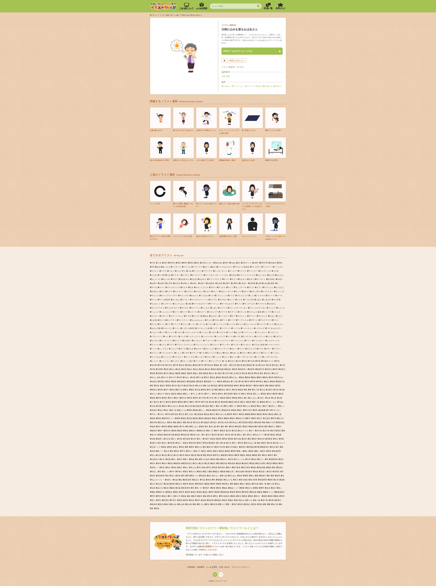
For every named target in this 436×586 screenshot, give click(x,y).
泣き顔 (168, 438)
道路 (188, 492)
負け (243, 483)
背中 (173, 471)
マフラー (277, 348)
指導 (230, 414)
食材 (167, 504)
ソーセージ (224, 316)
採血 (272, 414)
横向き (193, 430)
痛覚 (252, 451)
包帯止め (279, 377)
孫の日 (237, 393)
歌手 (217, 430)
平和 (199, 402)
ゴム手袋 (276, 299)
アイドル (187, 266)
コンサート (167, 303)
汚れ (250, 434)
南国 (273, 381)
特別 (273, 447)
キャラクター (267, 291)
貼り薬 (271, 483)
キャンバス (280, 291)
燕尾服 (251, 447)
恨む (260, 406)
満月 (200, 442)
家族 (153, 397)
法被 (153, 438)
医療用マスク (211, 381)
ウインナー (253, 271)
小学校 (203, 397)
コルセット (156, 303)
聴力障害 (246, 467)
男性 (210, 451)
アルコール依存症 (242, 266)
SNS (280, 262)
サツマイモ (261, 303)
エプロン (186, 275)
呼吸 (222, 385)
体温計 (228, 369)
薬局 (278, 475)
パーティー (225, 328)
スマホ (188, 316)
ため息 (154, 320)
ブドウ (171, 344)
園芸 (192, 389)
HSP (226, 262)
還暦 (233, 492)
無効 (164, 447)
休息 (179, 369)
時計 (159, 426)
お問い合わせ (224, 567)
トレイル (231, 324)
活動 (231, 438)
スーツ (177, 312)
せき (206, 316)
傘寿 (190, 373)
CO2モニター (207, 262)
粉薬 (171, 463)
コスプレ (213, 299)
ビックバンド (166, 340)
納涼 (214, 463)
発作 (263, 451)
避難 (218, 492)
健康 (179, 373)
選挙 (212, 492)
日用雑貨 (244, 422)
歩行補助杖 (276, 430)
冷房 (180, 377)
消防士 (154, 442)
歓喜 (223, 430)
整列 (254, 418)
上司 (239, 361)
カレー (215, 291)
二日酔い (225, 365)
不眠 (258, 361)
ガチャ (213, 287)
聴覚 (254, 467)
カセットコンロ (202, 287)
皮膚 (200, 455)
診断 (173, 483)
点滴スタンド (280, 442)
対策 (190, 397)
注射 (180, 438)
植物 (174, 430)
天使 (277, 389)
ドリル (210, 324)
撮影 (184, 418)
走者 (153, 488)
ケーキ (279, 295)
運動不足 (161, 492)
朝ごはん (194, 426)
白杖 (171, 455)
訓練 (283, 479)
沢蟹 (268, 434)
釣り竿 (178, 496)
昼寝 (153, 426)
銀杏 (200, 496)
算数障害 (274, 459)
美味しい (155, 467)
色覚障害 (161, 475)
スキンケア (250, 86)
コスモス (223, 299)
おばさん (202, 279)
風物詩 (218, 500)
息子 (266, 406)
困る (186, 389)
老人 (186, 467)
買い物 (263, 483)
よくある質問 (211, 567)
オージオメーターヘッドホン (217, 275)
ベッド (154, 348)
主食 (182, 365)
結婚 (239, 463)
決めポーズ (259, 434)
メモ (203, 352)
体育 (235, 369)
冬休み (268, 373)
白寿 (159, 455)
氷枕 (228, 434)
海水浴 (262, 438)
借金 (173, 373)
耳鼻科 (222, 467)
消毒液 (269, 438)
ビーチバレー (248, 336)
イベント (197, 271)
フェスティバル (273, 340)
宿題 (165, 397)
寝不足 (183, 397)
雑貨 (271, 496)
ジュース (281, 307)
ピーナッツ (260, 336)
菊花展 (203, 475)
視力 (236, 479)
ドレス (240, 324)
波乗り (160, 438)
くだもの (204, 295)
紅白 (196, 463)
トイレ (193, 324)
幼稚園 (225, 402)
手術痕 (175, 414)
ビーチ (237, 336)
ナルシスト (167, 328)
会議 (202, 369)
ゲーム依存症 (164, 299)
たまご (280, 316)
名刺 (193, 385)
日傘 (190, 422)
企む (173, 369)
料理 (274, 418)
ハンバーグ (220, 336)
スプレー (155, 316)
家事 (276, 393)
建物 (263, 402)
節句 (153, 463)
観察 (271, 479)
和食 (257, 385)
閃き (216, 496)
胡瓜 (186, 471)
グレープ (271, 295)
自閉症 (277, 471)
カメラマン (179, 291)
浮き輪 (238, 438)
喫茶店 (154, 389)
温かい (179, 442)
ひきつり (278, 336)
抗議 (207, 414)
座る (243, 402)
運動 (153, 492)
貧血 (249, 483)
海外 (255, 438)
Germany (218, 262)
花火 (173, 475)
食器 (161, 504)
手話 (182, 414)
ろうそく (176, 361)
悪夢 (190, 410)
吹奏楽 (215, 385)
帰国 (181, 402)
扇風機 (262, 410)
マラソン (155, 352)
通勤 (256, 488)
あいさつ (166, 266)
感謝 (234, 410)
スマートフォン (177, 316)
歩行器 (259, 430)
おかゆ (233, 275)
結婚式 (246, 463)
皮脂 (194, 455)
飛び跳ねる (240, 500)
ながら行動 (156, 328)
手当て (162, 414)
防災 (239, 496)
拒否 (213, 414)
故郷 (196, 418)
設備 (167, 483)
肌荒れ (280, 467)
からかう (199, 291)
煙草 (192, 447)
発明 (269, 451)
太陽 (283, 389)
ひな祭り (187, 340)
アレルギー (256, 266)
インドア (233, 271)
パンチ (183, 336)
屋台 (241, 397)
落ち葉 (224, 475)
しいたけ (206, 307)
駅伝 (208, 504)
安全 (244, 393)
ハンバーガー (208, 336)
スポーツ (164, 316)
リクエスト (178, 357)
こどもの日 (249, 299)
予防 (202, 365)
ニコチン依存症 (188, 328)
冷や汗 (173, 377)
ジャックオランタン (258, 307)
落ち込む (232, 475)
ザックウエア (249, 303)
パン (166, 336)
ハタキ (213, 332)
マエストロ (251, 348)
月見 (183, 426)
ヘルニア (174, 348)
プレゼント (246, 344)
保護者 (160, 373)
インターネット (221, 271)
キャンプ (155, 295)
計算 (277, 479)
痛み (246, 451)
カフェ (259, 287)
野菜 (159, 496)
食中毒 (265, 500)
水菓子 (222, 434)
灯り (235, 442)
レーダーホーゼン (271, 357)
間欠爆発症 (225, 496)
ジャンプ (271, 307)
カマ (163, 291)
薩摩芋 (263, 475)
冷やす (165, 377)
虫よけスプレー (157, 479)
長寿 (210, 496)
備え (196, 373)
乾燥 (196, 365)
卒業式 (260, 381)
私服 (192, 459)
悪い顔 (173, 410)
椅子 (161, 430)
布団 (169, 402)
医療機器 (192, 381)
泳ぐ (200, 438)
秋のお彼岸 (205, 459)
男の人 (190, 451)
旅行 (180, 422)
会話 (196, 369)
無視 (170, 447)
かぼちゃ (155, 291)
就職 (235, 397)
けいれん (176, 299)
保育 (276, 369)
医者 (220, 381)
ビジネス (155, 340)
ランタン (276, 352)
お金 (265, 283)
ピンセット (197, 340)
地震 (204, 389)
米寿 (159, 463)
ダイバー (252, 316)
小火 (218, 397)
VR (152, 266)
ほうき (190, 348)
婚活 (180, 393)
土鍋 (198, 389)
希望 (175, 402)
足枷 (179, 488)
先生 (212, 373)
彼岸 (165, 406)
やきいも (235, 352)
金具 (165, 496)
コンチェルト (179, 303)
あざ (214, 266)
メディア (195, 352)
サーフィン (214, 303)
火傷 (223, 442)
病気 (222, 451)
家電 (159, 397)
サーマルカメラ (227, 303)
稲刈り (224, 459)
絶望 (270, 463)
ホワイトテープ (222, 348)
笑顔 (254, 459)
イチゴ (163, 271)
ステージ (233, 312)
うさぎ (276, 271)
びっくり (177, 340)
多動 (241, 389)
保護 (153, 373)
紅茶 (202, 463)
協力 (267, 381)
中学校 (162, 365)
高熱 (260, 504)
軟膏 (214, 488)
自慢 (256, 471)
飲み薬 (189, 504)
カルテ (208, 291)
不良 (278, 361)
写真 (257, 373)
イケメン (155, 271)
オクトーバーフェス (247, 275)
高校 (241, 504)
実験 (264, 393)
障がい (258, 496)
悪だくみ (182, 410)
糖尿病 (178, 463)
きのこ (246, 291)
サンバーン (195, 307)
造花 (268, 488)
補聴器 (220, 479)
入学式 (227, 373)
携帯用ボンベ (168, 418)
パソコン (204, 332)
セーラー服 (197, 316)
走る (278, 483)
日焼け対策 (224, 422)
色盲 (153, 475)
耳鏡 (215, 467)
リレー (226, 357)
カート (162, 287)
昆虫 (252, 422)
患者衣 (154, 410)
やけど (244, 352)
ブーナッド (209, 340)
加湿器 (226, 377)
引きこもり (271, 402)
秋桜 (214, 459)
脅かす (193, 471)
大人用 (256, 389)
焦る (176, 447)
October (273, 262)
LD (239, 262)
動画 (254, 377)
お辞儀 (252, 283)
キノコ (238, 291)
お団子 (154, 283)
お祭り (202, 283)
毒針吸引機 (169, 434)
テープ (232, 320)
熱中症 (211, 447)
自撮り (263, 471)
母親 (161, 434)
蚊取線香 (187, 479)
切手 (207, 377)
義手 (180, 467)
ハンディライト (194, 336)
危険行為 (281, 381)
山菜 (268, 397)
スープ (184, 312)
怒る (227, 406)
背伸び (179, 471)
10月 (153, 262)
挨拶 (242, 414)
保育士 (282, 369)
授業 (260, 414)
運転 (176, 492)
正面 (235, 430)
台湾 (181, 385)
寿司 (196, 397)
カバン (251, 287)
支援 (190, 418)
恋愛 (254, 406)
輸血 (225, 488)
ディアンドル (242, 320)
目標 (210, 455)
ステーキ (223, 312)
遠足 (206, 492)
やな (251, 352)
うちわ (154, 275)
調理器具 (200, 483)
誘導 (186, 483)
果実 (246, 426)
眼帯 (238, 455)
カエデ (184, 287)
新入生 (281, 418)
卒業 (253, 381)
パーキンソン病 (203, 328)
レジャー (155, 361)
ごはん (258, 299)
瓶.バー (160, 451)
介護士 (276, 365)
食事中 (278, 500)
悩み (161, 410)
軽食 (219, 488)
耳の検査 (202, 467)
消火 (276, 438)
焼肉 (182, 447)
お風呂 (272, 283)
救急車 (208, 418)
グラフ (232, 295)
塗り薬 (211, 389)
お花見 (219, 283)
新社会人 (162, 422)
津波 (225, 438)
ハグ (163, 332)
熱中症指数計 (232, 447)
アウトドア (197, 266)
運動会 (169, 492)
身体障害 (186, 488)
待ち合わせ (173, 406)
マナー (268, 348)
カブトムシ (268, 287)
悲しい (203, 410)
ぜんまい (214, 316)
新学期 (154, 422)
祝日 (180, 459)
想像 (209, 410)
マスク (261, 348)
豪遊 (237, 483)
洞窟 (219, 438)
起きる (160, 488)
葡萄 (246, 475)
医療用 (200, 381)
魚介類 (275, 504)
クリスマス (260, 295)
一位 (225, 361)
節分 (282, 459)
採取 (266, 414)
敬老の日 (241, 418)
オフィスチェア (215, 279)
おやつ (251, 279)
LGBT (256, 262)
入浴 (233, 373)
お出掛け (271, 279)
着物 (249, 455)
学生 (221, 393)
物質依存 (265, 447)
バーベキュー (247, 328)
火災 (229, 442)
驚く (229, 504)
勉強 (242, 377)
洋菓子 (207, 438)
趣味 (173, 488)
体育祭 (252, 369)
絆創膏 (232, 463)
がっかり (221, 287)
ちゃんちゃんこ (197, 320)
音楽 (192, 500)
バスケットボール (191, 332)
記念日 (160, 483)
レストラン (165, 361)
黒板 (157, 508)
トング (271, 324)
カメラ (169, 291)
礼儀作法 (155, 459)
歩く (252, 430)
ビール (270, 336)
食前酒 (154, 504)
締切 (282, 463)
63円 (165, 262)
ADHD (172, 262)
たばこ (272, 316)
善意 (263, 385)
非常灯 (173, 500)
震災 (159, 500)
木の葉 (213, 426)
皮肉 (189, 455)
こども (239, 299)
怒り (213, 406)
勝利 (260, 377)
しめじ (214, 307)
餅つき (201, 504)
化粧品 (259, 86)
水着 (215, 434)
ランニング (167, 357)
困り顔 (179, 389)
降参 (245, 496)
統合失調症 (261, 463)
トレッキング (250, 324)
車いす (199, 488)
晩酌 (171, 426)
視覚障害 (263, 479)
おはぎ (194, 279)
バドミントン (248, 332)
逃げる (249, 488)
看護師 (225, 455)
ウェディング (265, 271)
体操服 (221, 369)
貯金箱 (256, 483)
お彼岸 (162, 283)
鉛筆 (194, 496)
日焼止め (278, 86)
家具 (282, 393)
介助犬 (262, 365)
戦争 (256, 410)
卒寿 (248, 381)
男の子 (198, 451)
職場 (269, 467)
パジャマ (170, 332)
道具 (182, 492)
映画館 (258, 422)
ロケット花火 (187, 361)
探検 (153, 418)
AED (179, 262)
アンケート (267, 266)
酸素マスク (269, 492)
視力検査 (244, 479)
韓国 (186, 500)
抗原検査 (199, 414)
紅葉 (208, 463)
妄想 (174, 393)
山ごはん (253, 397)
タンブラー (171, 320)
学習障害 (229, 393)
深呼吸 (172, 442)
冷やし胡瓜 (156, 377)
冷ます (276, 373)
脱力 (206, 471)
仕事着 (160, 369)
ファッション (238, 340)
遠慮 (200, 492)
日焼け (214, 422)
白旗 (165, 455)
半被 (242, 381)
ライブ (257, 352)
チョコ (209, 320)
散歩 (233, 418)
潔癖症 (213, 442)
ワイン (205, 361)
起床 (167, 488)
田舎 (177, 451)
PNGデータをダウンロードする (237, 51)
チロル (217, 320)
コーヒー (185, 299)
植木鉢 (168, 430)
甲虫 (183, 451)
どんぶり (279, 324)
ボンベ (234, 348)
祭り (186, 459)
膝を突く (231, 471)
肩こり (166, 471)
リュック (217, 357)
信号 (167, 373)
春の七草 (271, 422)
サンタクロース (172, 307)
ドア (169, 324)
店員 (238, 402)
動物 (248, 377)
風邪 (225, 500)
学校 (215, 393)
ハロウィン (274, 332)
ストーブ (267, 312)
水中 (209, 434)
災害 (241, 442)
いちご (171, 271)
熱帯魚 (243, 447)
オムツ (234, 279)
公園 (245, 373)
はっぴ (238, 332)
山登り (262, 397)
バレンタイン (261, 332)
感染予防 (217, 410)
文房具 (267, 418)
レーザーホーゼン (246, 357)
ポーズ (183, 348)
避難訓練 (225, 492)
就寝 (223, 397)
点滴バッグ (156, 447)
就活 (229, 397)
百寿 (183, 455)
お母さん (186, 283)
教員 (221, 418)
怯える (247, 406)
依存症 (269, 369)
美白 (169, 467)
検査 (186, 430)
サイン (239, 303)
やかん (227, 352)
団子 (167, 389)
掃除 (254, 414)
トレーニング (220, 324)
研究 (271, 455)
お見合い (243, 283)
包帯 (272, 377)
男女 (204, 451)
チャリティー (183, 320)
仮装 (167, 369)
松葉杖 (239, 426)
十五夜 (235, 381)
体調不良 (260, 369)
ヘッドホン (163, 348)
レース (258, 357)
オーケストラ (197, 275)
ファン (248, 340)
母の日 (154, 434)
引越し (281, 402)
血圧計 (196, 479)
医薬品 (227, 381)
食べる (249, 500)
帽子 (193, 402)
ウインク (242, 271)
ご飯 (189, 303)
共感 (251, 373)
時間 (165, 426)
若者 (179, 475)
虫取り (169, 479)
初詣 (213, 377)
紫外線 (224, 463)
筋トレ (261, 459)
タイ (233, 316)
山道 (274, 397)
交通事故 (248, 365)
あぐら (207, 266)
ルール (234, 357)
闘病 (233, 496)
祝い (174, 459)
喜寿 (278, 385)
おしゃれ (166, 279)
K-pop (233, 262)
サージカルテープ (200, 303)
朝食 (202, 426)
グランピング (242, 295)
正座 (229, 430)
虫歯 (176, 479)
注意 (194, 438)
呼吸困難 (229, 385)
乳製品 (189, 365)
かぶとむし (280, 287)
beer (197, 262)
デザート (254, 320)
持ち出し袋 (221, 414)
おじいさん (261, 275)
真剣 (232, 455)
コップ (232, 299)
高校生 (247, 504)
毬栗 (178, 434)
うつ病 (162, 275)
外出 (229, 389)
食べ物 (257, 500)
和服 (243, 385)
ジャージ (223, 307)
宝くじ (257, 393)
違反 (194, 492)
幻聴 (212, 402)
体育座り (243, 369)
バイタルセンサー (274, 328)
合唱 (187, 385)
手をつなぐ (276, 410)
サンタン (185, 307)
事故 (217, 365)
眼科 (243, 455)
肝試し (154, 471)
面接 (180, 500)
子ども (195, 393)
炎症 (264, 442)
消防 (282, 438)
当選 (159, 406)
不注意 (252, 361)
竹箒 (248, 459)
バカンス (155, 332)
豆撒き (226, 483)
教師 (227, 418)
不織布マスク (268, 361)
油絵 (273, 434)
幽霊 (232, 402)
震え (153, 500)
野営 (153, 496)
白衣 (177, 455)
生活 (228, 76)
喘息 (273, 385)
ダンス (162, 320)
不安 (245, 361)
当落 (153, 406)
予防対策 (209, 365)
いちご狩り (181, 271)
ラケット (266, 352)
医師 (169, 381)
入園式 (219, 373)
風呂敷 (211, 500)
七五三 (232, 361)
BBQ (191, 262)
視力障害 (253, 479)
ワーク (198, 361)
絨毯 (253, 463)
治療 (279, 434)
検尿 (180, 430)
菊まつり (194, 475)
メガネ (186, 352)
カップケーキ (240, 287)
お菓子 (227, 283)
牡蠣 (258, 447)
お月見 (169, 283)
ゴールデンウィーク (199, 299)
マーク (242, 348)
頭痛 (204, 500)
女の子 (162, 393)
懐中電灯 (248, 410)
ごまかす (267, 299)
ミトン (178, 352)
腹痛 (223, 471)
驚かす (222, 504)
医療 (174, 381)
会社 (190, 369)
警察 (219, 483)
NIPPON (264, 262)
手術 (169, 414)
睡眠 (255, 455)
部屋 (239, 492)
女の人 (270, 86)
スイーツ (193, 312)
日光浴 (197, 422)
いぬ (189, 271)
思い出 (233, 406)
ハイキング (260, 328)
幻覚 (218, 402)
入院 (239, 373)
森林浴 (154, 430)
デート (224, 320)
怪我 (240, 406)
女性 (169, 393)
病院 (228, 451)
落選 (240, 475)
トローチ (262, 324)
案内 (279, 426)
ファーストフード (223, 340)
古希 (175, 385)
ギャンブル (184, 295)
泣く (174, 438)
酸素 (260, 492)
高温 (254, 504)
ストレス (276, 312)
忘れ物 (189, 406)
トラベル (201, 324)
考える (193, 467)
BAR (185, 262)
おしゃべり (156, 279)
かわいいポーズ (226, 291)
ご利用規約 (190, 567)
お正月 (177, 283)
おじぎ (271, 275)
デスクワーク (265, 320)
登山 (153, 455)
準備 (206, 442)
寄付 (171, 397)
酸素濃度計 (280, 492)
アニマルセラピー (225, 266)
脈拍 (200, 471)
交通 (240, 365)
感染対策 (226, 410)
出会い (187, 377)
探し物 (278, 414)
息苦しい (273, 406)
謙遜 (208, 483)
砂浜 (265, 455)
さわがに (272, 303)
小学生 (211, 397)
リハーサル (190, 357)
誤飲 (192, 483)
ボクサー (199, 348)
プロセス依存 (259, 344)
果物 (252, 426)
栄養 (262, 426)
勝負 (266, 377)
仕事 (153, 369)
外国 (235, 389)
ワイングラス (216, 361)
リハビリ (200, 357)
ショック (155, 312)
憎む (240, 410)
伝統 (208, 369)
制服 (219, 377)
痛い (240, 451)
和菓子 (250, 385)
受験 (169, 385)
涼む (165, 442)
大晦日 (270, 389)
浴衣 (245, 438)
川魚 (157, 402)
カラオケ (189, 291)
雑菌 (265, 496)
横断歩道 (202, 430)
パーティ (215, 328)
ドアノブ (176, 324)
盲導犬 (217, 455)
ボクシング (209, 348)
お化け (280, 279)
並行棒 (154, 365)
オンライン (260, 279)
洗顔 (214, 438)
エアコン (176, 275)
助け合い (234, 377)
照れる (199, 447)
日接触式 (206, 422)
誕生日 (179, 483)
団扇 (173, 389)
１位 (159, 262)
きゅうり (194, 295)
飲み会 (173, 504)
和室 (237, 385)
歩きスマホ (243, 430)
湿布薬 (193, 442)
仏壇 (283, 365)
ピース (230, 336)
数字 (248, 418)
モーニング (211, 352)
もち (220, 352)
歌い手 (210, 430)
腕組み (217, 471)
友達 (157, 385)
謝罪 (214, 483)
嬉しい (187, 393)
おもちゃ (242, 279)
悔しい (282, 406)
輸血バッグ (234, 488)
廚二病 (256, 402)
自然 (270, 471)
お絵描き (211, 283)
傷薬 (206, 373)
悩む (167, 410)
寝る (177, 397)
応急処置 (197, 406)
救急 (202, 418)
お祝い (194, 283)
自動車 (249, 471)
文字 (260, 418)
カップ (230, 287)
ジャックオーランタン (238, 307)
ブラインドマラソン (184, 344)
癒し (258, 451)
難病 (277, 496)
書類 (177, 426)
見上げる (228, 479)
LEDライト (246, 262)
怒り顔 (220, 406)
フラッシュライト (202, 344)
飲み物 (181, 504)
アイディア (176, 266)
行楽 (203, 479)
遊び (274, 488)
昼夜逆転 (281, 422)
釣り (171, 496)
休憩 (184, 369)
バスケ (179, 332)
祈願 (169, 459)
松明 (232, 426)
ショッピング (166, 312)
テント (162, 324)
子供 (202, 393)
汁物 (234, 434)
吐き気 (199, 385)
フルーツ (215, 344)
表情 (209, 479)
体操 (214, 369)
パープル (236, 328)
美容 (163, 467)
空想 (231, 459)
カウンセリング (173, 287)
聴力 (229, 467)
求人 (240, 434)
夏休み (222, 389)
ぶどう (163, 344)
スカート (202, 312)
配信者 (253, 492)
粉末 (165, 463)
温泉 (186, 442)
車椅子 (207, 488)
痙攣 (234, 451)
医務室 (162, 381)
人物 (223, 76)
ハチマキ (221, 332)
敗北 (215, 418)
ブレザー (236, 344)
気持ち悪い (196, 434)
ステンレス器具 (255, 312)
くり (252, 295)
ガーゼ (154, 287)
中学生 (169, 365)
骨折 (235, 504)
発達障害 (277, 451)
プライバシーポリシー (241, 567)
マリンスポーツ (167, 352)
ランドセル (156, 357)
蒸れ (252, 475)
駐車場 (214, 504)
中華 (176, 365)
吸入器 (207, 385)
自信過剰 (241, 471)
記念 (153, 483)
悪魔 (196, 410)
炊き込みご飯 (250, 442)
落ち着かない (213, 475)
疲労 (216, 451)
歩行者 (267, 430)
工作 (163, 402)
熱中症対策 (220, 447)
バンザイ (174, 336)
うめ (169, 275)
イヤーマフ (207, 271)
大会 (263, 389)
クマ (212, 295)
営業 (161, 389)
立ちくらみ (240, 459)
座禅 (249, 402)
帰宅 (187, 402)
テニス (276, 320)
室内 (270, 393)
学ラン (208, 393)
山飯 (280, 397)
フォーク (155, 344)
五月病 (233, 365)
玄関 (153, 451)
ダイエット (241, 316)
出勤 (194, 377)
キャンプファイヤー (169, 295)
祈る (163, 459)
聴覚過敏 (261, 467)
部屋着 (246, 492)
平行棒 (205, 402)
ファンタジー (259, 340)
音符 (198, 500)
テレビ (154, 324)
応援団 (206, 406)
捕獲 (248, 414)
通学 (262, 488)
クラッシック (221, 295)
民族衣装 (186, 434)
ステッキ (242, 312)
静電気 (166, 500)
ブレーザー (225, 344)
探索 (159, 418)
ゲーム (154, 299)
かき (191, 287)
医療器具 (182, 381)
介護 (269, 365)
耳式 (209, 467)
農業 (243, 488)
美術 (174, 467)
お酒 (259, 283)
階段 (251, 496)
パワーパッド (156, 336)
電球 (283, 496)
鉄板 (184, 496)
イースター (278, 266)
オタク (175, 279)
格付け (272, 426)
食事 (272, 500)
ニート (177, 328)
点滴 (270, 442)
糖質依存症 (187, 463)
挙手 (236, 414)
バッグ (230, 332)
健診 (184, 373)
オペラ (226, 279)
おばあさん (227, 86)
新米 (170, 422)
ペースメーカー (273, 344)
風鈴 (231, 500)
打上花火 (190, 414)
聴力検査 (236, 467)
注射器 (187, 438)
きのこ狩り (255, 291)
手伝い (154, 414)
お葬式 (235, 283)
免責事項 (200, 567)
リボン (209, 357)
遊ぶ (280, 488)
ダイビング (262, 316)
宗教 (250, 393)
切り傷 (200, 377)
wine (158, 266)
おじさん (280, 275)
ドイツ (185, 324)
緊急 (276, 463)
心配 (182, 406)
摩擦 (178, 418)
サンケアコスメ (238, 86)
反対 (163, 385)
